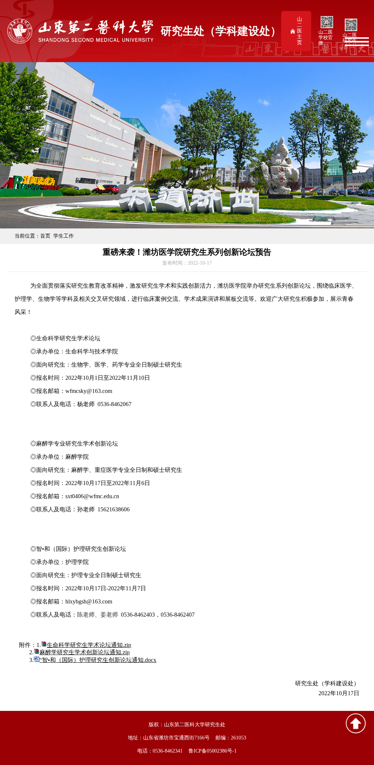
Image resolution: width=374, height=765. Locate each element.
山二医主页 (299, 30)
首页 (45, 236)
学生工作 (63, 236)
